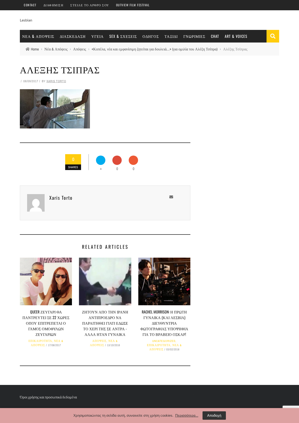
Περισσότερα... (186, 415)
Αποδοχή (214, 415)
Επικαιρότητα (40, 341)
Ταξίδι (171, 36)
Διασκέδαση (73, 36)
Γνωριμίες (194, 36)
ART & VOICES (236, 36)
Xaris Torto (56, 81)
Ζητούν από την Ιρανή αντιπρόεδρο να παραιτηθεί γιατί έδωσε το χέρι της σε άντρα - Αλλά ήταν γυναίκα (105, 323)
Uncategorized (163, 341)
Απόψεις (99, 341)
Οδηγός (150, 36)
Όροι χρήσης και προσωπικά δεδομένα (48, 397)
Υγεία (97, 36)
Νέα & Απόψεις (38, 36)
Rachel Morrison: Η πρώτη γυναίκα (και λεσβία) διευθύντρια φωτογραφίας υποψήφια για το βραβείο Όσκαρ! (164, 323)
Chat (215, 36)
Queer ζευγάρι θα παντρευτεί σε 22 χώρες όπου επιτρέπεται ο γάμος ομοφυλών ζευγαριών (45, 323)
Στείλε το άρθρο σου (89, 5)
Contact (30, 5)
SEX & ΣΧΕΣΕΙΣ (123, 36)
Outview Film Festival (133, 5)
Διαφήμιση (53, 5)
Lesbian (26, 20)
